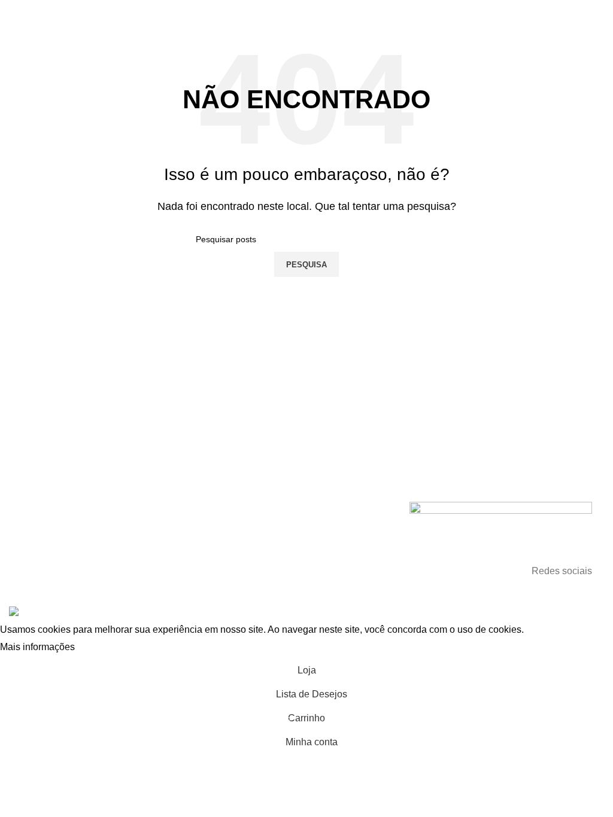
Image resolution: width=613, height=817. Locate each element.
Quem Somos (47, 497)
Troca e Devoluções (58, 537)
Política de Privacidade (64, 558)
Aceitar (101, 648)
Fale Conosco (47, 517)
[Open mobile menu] (14, 12)
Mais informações (37, 647)
